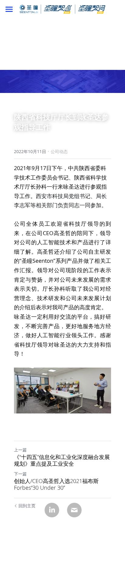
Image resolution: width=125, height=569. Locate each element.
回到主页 (27, 506)
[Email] (74, 510)
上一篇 (20, 450)
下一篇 (20, 474)
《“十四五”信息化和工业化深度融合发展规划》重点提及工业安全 (62, 460)
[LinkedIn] (52, 510)
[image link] (62, 8)
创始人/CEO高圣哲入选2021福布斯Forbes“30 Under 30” (56, 484)
